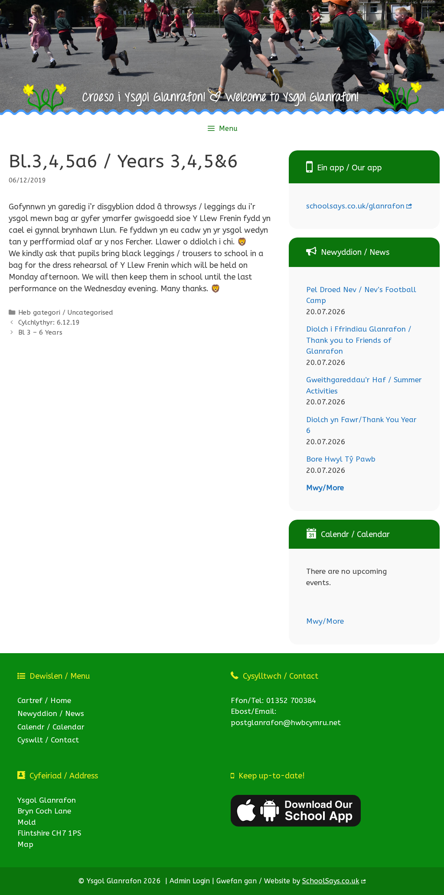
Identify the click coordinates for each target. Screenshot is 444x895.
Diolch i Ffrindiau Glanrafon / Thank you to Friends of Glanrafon (358, 340)
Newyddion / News (50, 713)
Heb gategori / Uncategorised (65, 312)
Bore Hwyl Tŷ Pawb (340, 459)
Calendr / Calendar (51, 727)
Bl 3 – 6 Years (40, 332)
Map (25, 844)
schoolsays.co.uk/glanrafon (355, 206)
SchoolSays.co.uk (330, 881)
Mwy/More (325, 487)
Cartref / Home (44, 700)
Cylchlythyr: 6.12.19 (49, 322)
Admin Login (190, 881)
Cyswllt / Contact (48, 740)
